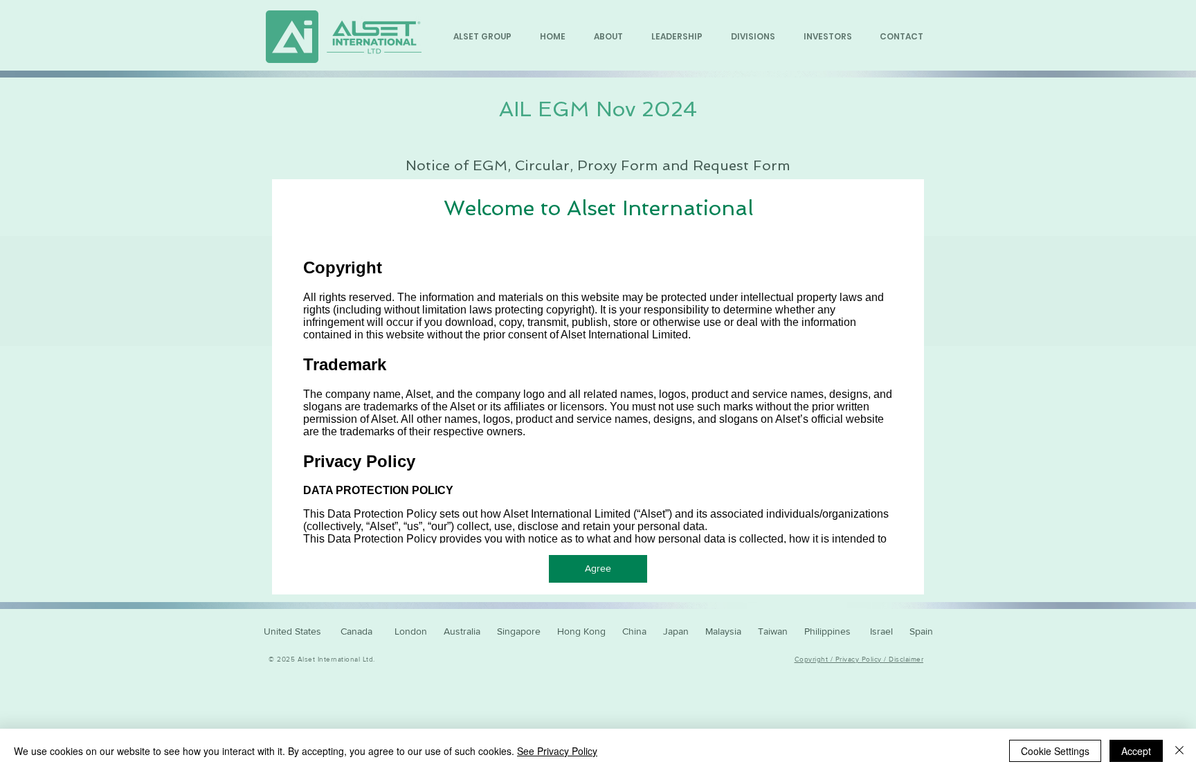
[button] (598, 569)
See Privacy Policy (557, 751)
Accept (1136, 751)
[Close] (1179, 751)
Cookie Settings (1055, 751)
